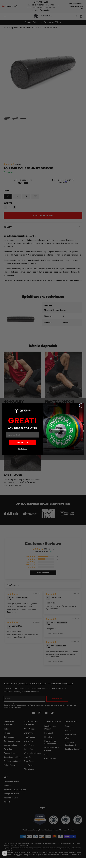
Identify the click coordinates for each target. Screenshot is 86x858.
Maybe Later (22, 449)
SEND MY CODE (22, 442)
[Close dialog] (81, 405)
